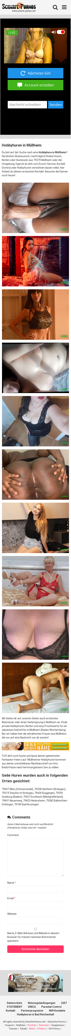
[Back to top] (64, 1028)
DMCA (32, 1006)
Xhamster (44, 1025)
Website (12, 913)
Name (11, 882)
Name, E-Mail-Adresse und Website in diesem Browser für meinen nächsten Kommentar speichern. (33, 937)
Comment (13, 835)
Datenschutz (14, 1002)
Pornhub (31, 1025)
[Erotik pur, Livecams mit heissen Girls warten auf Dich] (35, 749)
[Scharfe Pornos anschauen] (19, 7)
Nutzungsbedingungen (41, 1002)
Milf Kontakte (57, 1010)
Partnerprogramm (32, 1010)
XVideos (41, 1028)
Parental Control (51, 1006)
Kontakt (10, 1010)
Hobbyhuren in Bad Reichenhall (35, 1014)
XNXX (32, 1028)
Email (11, 898)
